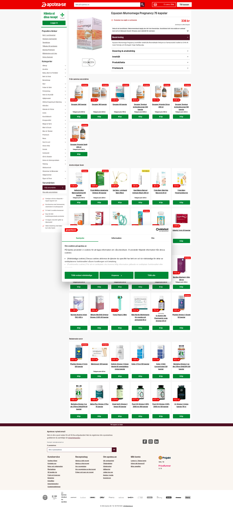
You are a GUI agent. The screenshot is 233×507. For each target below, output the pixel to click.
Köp (79, 116)
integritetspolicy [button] (74, 438)
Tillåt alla (151, 275)
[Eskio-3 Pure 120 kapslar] (140, 352)
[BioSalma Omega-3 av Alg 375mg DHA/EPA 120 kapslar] (181, 352)
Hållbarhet (106, 469)
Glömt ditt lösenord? (138, 463)
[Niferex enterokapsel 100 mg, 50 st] (79, 218)
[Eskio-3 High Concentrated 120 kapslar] (161, 352)
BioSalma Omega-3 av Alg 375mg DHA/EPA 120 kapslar (181, 366)
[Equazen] (89, 62)
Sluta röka (46, 146)
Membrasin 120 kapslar (99, 364)
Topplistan (46, 43)
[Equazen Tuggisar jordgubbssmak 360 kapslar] (140, 93)
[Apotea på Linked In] (157, 441)
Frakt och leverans (54, 475)
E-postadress (51, 445)
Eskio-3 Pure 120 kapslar (140, 364)
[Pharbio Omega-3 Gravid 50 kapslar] (181, 303)
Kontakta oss (52, 463)
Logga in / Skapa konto (138, 461)
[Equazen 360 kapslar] (79, 93)
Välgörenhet (46, 175)
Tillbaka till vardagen (49, 46)
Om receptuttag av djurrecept (85, 469)
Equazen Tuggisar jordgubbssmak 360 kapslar (140, 107)
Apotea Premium (48, 50)
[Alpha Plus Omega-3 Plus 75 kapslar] (99, 392)
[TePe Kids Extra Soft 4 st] (140, 218)
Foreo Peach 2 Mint (120, 315)
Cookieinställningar (54, 487)
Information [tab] (116, 238)
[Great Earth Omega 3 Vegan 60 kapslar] (120, 392)
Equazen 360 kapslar (78, 104)
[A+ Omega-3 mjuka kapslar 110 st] (181, 392)
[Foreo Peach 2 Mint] (120, 303)
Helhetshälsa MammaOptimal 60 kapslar (79, 192)
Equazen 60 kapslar (120, 104)
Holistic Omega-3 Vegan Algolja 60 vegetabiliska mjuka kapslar (120, 366)
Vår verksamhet (108, 461)
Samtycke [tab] (80, 238)
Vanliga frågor (52, 461)
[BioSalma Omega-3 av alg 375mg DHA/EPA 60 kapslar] (79, 392)
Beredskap (46, 80)
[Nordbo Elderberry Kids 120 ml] (181, 265)
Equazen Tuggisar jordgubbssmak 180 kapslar (181, 107)
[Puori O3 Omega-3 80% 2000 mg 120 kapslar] (161, 392)
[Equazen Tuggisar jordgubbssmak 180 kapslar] (181, 93)
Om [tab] (152, 238)
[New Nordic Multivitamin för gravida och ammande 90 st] (140, 303)
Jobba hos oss (108, 472)
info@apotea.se (128, 506)
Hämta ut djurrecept (82, 463)
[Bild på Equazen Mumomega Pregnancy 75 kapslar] (89, 34)
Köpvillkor (51, 481)
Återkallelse (52, 469)
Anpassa (115, 275)
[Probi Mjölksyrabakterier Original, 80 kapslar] (99, 178)
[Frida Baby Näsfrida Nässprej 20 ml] (161, 178)
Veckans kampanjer (49, 39)
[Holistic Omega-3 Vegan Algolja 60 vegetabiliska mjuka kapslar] (120, 352)
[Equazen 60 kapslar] (120, 93)
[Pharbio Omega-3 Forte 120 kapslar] (79, 352)
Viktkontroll (46, 168)
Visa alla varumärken (50, 192)
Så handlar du (52, 472)
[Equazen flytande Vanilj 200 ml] (79, 133)
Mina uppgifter (136, 466)
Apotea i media (108, 475)
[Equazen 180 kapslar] (99, 93)
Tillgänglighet (107, 463)
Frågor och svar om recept (84, 472)
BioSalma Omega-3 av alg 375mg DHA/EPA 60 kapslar (78, 406)
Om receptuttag (80, 466)
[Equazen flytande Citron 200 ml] (161, 93)
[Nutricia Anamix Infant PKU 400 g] (79, 303)
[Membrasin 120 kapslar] (99, 352)
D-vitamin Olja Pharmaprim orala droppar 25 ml (160, 318)
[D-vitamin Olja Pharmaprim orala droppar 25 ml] (161, 303)
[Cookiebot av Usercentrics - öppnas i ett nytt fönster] (157, 230)
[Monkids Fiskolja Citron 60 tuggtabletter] (161, 218)
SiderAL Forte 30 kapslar (181, 230)
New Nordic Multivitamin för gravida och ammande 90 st (140, 317)
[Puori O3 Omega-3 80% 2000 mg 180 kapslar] (140, 392)
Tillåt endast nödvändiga (81, 275)
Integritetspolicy (53, 484)
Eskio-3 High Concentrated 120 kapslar (160, 366)
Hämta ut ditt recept (82, 461)
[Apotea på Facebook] (145, 441)
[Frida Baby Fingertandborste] (181, 178)
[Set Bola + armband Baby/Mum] (120, 178)
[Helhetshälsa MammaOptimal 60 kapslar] (79, 178)
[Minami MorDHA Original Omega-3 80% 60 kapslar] (99, 303)
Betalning (51, 478)
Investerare (107, 478)
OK (114, 450)
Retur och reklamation (55, 466)
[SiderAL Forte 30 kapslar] (181, 218)
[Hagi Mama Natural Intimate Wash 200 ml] (140, 178)
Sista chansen (47, 57)
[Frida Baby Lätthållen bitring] (120, 218)
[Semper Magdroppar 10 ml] (99, 218)
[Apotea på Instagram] (151, 441)
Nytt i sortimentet (48, 35)
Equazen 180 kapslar (99, 104)
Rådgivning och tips (49, 53)
